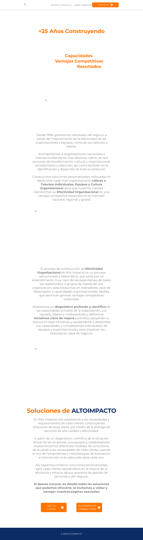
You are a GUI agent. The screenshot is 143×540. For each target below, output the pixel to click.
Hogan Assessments (84, 5)
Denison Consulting (61, 5)
